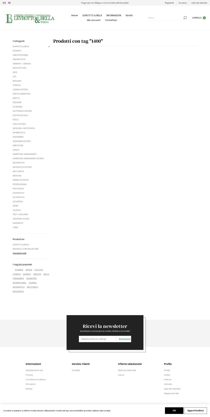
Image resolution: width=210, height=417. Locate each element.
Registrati (169, 3)
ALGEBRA (19, 270)
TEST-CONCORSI (20, 214)
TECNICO (17, 210)
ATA (14, 76)
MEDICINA (17, 175)
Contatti (76, 370)
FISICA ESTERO (19, 124)
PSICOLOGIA (18, 188)
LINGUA (16, 149)
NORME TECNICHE (20, 180)
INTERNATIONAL (19, 282)
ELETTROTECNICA (20, 115)
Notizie (29, 388)
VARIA (15, 227)
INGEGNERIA (18, 137)
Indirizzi (167, 379)
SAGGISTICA (18, 193)
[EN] (9, 2)
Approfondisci (195, 410)
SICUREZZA (18, 201)
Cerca (185, 18)
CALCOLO (38, 270)
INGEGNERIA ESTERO (22, 141)
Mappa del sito (171, 393)
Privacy (29, 374)
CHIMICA (17, 85)
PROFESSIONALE (20, 184)
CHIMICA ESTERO (20, 89)
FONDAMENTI (18, 278)
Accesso (183, 3)
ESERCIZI (37, 274)
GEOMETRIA (31, 278)
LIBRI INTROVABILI (20, 55)
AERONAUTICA (19, 59)
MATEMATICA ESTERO (22, 167)
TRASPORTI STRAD (21, 218)
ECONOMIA (17, 106)
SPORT (16, 205)
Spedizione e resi (34, 370)
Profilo (167, 370)
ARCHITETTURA (19, 68)
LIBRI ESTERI (18, 145)
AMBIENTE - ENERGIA (22, 63)
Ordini (167, 374)
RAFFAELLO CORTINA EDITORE (25, 249)
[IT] (4, 2)
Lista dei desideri (172, 388)
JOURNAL (33, 282)
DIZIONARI (17, 102)
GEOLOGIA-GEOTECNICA (24, 128)
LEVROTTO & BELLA (21, 46)
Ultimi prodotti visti (127, 370)
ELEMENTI (27, 274)
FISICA (16, 119)
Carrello (168, 384)
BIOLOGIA (17, 81)
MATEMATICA (19, 162)
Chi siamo (31, 384)
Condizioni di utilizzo (36, 379)
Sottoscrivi (125, 338)
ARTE (15, 72)
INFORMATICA (19, 132)
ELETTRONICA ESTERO (22, 111)
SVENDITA (17, 50)
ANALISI (29, 270)
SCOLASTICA (18, 197)
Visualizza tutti (19, 253)
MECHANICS (18, 291)
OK (174, 410)
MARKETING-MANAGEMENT (25, 154)
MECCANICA (18, 171)
